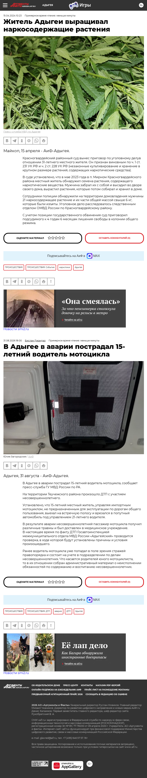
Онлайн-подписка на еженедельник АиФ (56, 690)
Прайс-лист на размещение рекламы (106, 690)
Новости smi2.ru (16, 329)
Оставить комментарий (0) (114, 238)
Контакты (87, 685)
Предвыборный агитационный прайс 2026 (57, 694)
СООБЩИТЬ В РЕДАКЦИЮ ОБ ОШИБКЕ (106, 694)
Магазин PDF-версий (108, 685)
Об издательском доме (46, 685)
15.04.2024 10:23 (12, 15)
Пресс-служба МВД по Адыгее (21, 131)
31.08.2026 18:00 (12, 340)
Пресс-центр (70, 685)
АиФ (31, 456)
